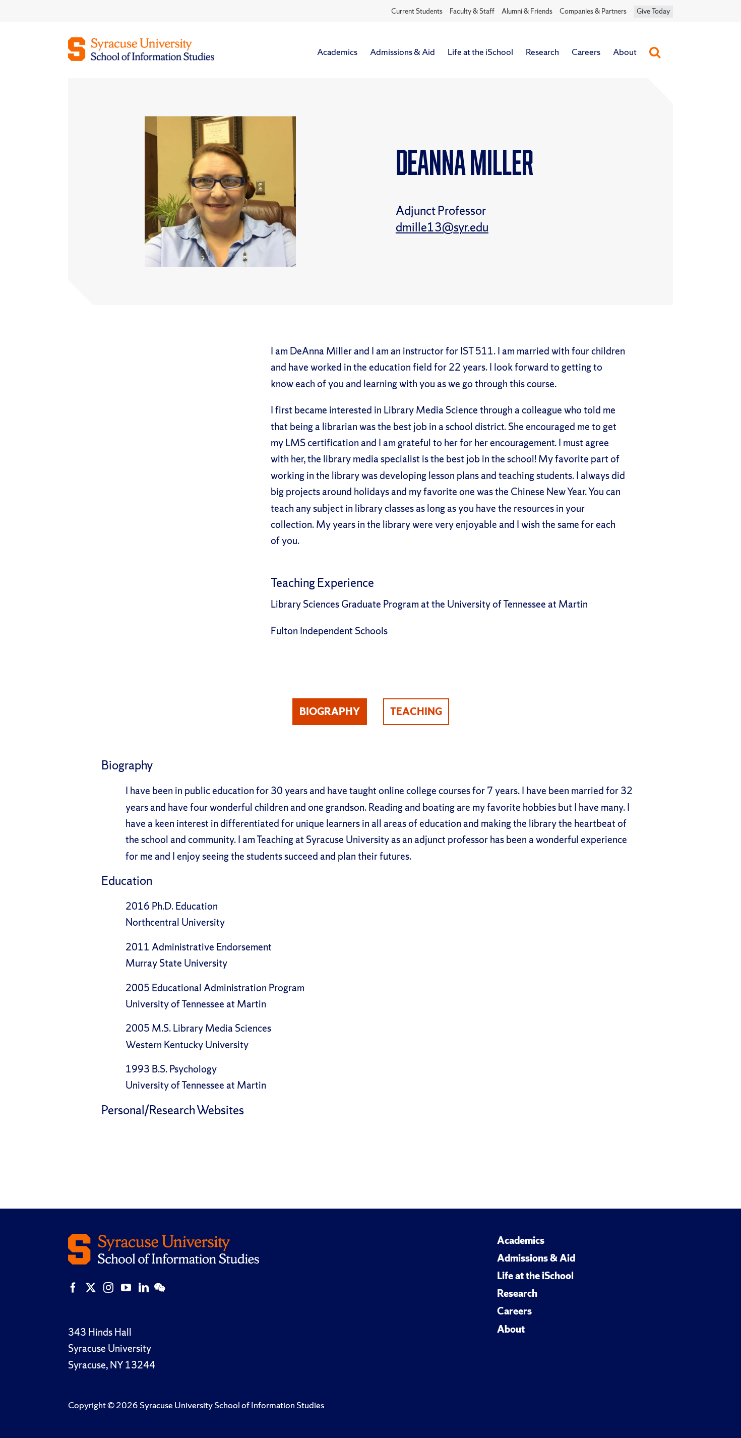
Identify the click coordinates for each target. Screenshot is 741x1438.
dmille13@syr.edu (442, 227)
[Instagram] (108, 1288)
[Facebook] (73, 1288)
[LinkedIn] (144, 1288)
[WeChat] (159, 1288)
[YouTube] (126, 1288)
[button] (654, 52)
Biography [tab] (329, 711)
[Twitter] (91, 1288)
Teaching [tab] (416, 711)
